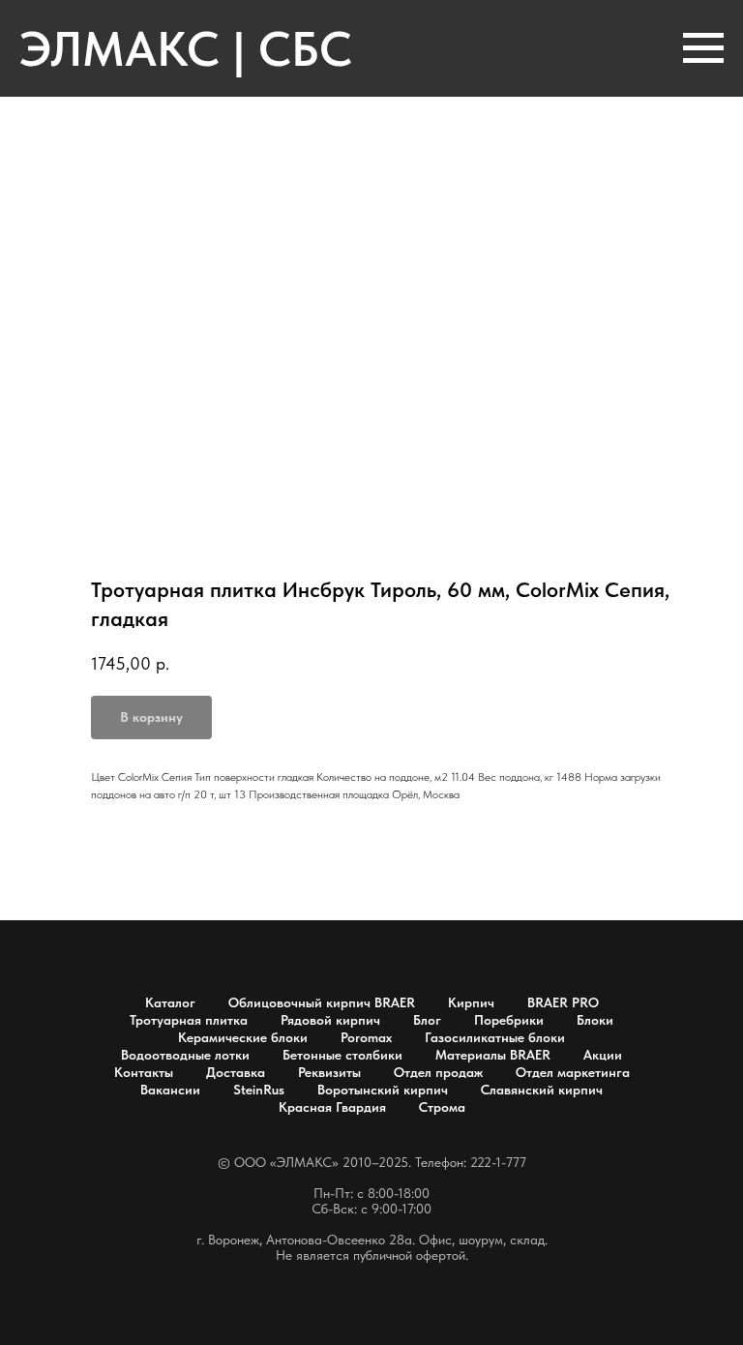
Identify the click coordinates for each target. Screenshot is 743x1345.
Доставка (235, 1072)
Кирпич (471, 1002)
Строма (442, 1107)
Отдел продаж (438, 1072)
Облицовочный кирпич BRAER (321, 1002)
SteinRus (258, 1089)
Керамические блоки (243, 1037)
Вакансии (170, 1089)
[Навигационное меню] (703, 48)
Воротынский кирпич (382, 1089)
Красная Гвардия (332, 1107)
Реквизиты (329, 1072)
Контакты (143, 1072)
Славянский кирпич (542, 1089)
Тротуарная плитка (189, 1020)
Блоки (595, 1020)
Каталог (170, 1002)
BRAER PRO (563, 1002)
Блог (427, 1020)
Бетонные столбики (342, 1054)
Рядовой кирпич (330, 1020)
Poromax (366, 1037)
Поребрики (509, 1020)
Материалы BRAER (492, 1054)
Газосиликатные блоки (495, 1037)
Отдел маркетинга (573, 1072)
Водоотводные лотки (185, 1054)
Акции (602, 1054)
